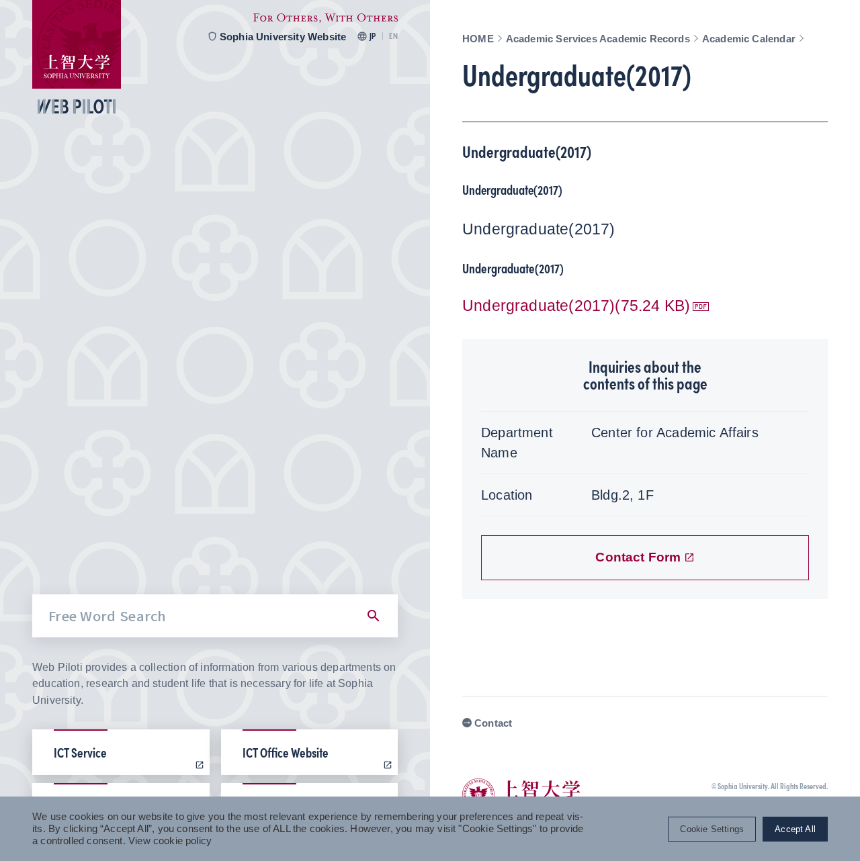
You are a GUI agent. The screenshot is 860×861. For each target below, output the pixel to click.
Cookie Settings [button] (712, 829)
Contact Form (638, 557)
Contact (493, 723)
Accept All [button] (795, 829)
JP (373, 36)
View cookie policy (170, 840)
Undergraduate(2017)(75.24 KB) (576, 306)
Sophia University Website (283, 36)
